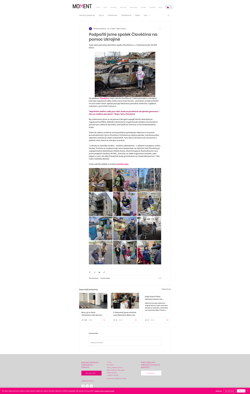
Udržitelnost (126, 15)
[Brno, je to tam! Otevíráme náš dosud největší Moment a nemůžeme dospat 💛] (93, 301)
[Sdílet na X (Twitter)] (95, 272)
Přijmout (241, 391)
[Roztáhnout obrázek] (101, 180)
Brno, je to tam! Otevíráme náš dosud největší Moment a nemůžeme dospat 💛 (92, 313)
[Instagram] (87, 386)
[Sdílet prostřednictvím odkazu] (104, 272)
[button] (98, 7)
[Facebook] (83, 386)
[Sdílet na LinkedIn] (99, 272)
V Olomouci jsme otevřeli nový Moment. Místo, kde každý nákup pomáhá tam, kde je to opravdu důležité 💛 (124, 313)
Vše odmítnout (229, 391)
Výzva (101, 15)
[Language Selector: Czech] (169, 7)
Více (145, 15)
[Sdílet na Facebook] (90, 272)
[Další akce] (160, 29)
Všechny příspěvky (87, 15)
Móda (137, 15)
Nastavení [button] (219, 391)
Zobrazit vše (166, 289)
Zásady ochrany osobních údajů (104, 391)
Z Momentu (112, 15)
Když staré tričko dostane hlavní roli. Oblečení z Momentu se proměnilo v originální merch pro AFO (155, 297)
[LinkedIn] (91, 386)
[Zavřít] (247, 390)
